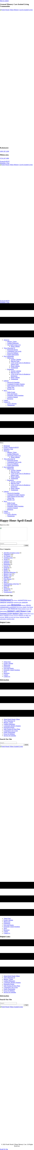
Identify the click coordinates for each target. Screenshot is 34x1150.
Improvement (3, 611)
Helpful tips (14, 608)
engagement (12, 607)
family (25, 607)
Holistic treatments (22, 608)
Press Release (7, 579)
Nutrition (6, 577)
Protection (16, 615)
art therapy (15, 600)
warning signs (10, 619)
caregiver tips (17, 602)
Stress (5, 587)
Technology (7, 588)
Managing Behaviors (10, 572)
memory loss (18, 613)
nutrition (6, 615)
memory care (13, 611)
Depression (7, 564)
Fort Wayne (30, 607)
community (3, 605)
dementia (16, 604)
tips (28, 617)
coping (9, 605)
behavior (29, 600)
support (22, 617)
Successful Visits (12, 617)
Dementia (6, 562)
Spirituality (7, 585)
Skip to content (4, 1)
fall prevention (19, 607)
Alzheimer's (7, 554)
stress (6, 617)
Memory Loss (8, 575)
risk (24, 615)
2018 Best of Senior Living (11, 553)
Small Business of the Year (11, 584)
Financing (6, 567)
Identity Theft (29, 608)
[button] (4, 161)
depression (23, 605)
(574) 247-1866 (4, 158)
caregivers (10, 602)
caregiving (25, 602)
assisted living (22, 600)
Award (6, 559)
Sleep (5, 582)
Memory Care (8, 574)
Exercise (6, 566)
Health (5, 569)
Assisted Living (8, 557)
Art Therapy (7, 556)
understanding (3, 619)
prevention (11, 615)
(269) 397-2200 (4, 151)
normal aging (26, 613)
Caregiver (6, 561)
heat (7, 608)
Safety (5, 580)
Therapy (6, 590)
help (9, 608)
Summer (17, 617)
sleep (30, 615)
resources (20, 615)
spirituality (2, 617)
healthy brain (3, 608)
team (25, 617)
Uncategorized (8, 592)
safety (26, 615)
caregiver (3, 602)
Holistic (6, 571)
